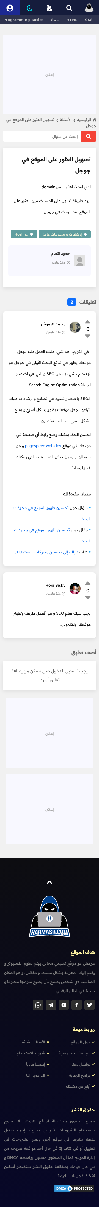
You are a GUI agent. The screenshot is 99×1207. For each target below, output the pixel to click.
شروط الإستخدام (31, 1053)
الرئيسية (84, 119)
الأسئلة (67, 119)
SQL (55, 19)
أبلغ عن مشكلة (78, 1086)
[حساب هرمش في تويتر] (89, 1005)
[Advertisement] (49, 74)
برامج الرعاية (79, 1075)
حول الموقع (80, 1042)
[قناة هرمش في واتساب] (38, 1005)
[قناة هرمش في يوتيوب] (64, 1005)
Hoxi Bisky (55, 585)
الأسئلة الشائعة (32, 1042)
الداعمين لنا (35, 1075)
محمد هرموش (53, 323)
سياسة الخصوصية (74, 1053)
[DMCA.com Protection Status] (74, 1191)
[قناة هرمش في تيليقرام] (51, 1005)
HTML (72, 19)
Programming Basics (24, 19)
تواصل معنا (81, 1064)
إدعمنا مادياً (35, 1064)
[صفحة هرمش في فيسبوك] (77, 1005)
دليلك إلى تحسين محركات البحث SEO (46, 552)
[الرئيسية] (89, 7)
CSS (89, 19)
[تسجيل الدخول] (10, 7)
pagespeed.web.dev (43, 445)
